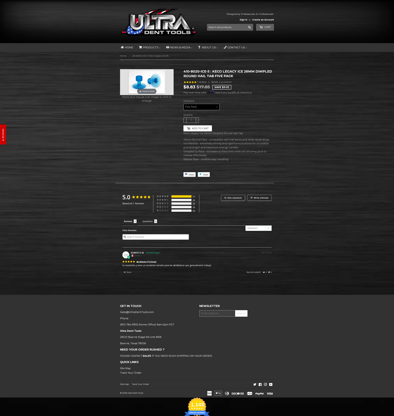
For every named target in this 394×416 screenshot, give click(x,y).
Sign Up (241, 313)
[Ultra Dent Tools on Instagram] (265, 384)
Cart (267, 27)
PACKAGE (188, 101)
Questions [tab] (148, 221)
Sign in (243, 19)
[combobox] (230, 27)
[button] (265, 272)
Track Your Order (131, 372)
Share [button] (128, 272)
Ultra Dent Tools (135, 393)
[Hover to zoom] (147, 81)
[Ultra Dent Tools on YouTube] (270, 384)
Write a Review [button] (261, 197)
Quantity (188, 115)
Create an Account (263, 19)
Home (123, 56)
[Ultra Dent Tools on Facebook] (260, 384)
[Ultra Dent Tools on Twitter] (254, 384)
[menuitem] (127, 47)
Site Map (125, 368)
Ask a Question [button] (234, 197)
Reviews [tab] (128, 221)
